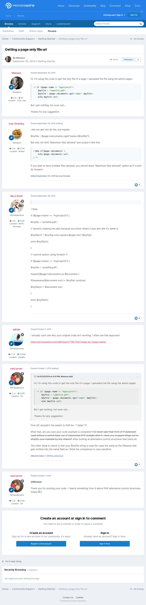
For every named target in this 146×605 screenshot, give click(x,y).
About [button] (61, 5)
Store (48, 23)
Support (36, 23)
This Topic (129, 24)
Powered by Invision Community (73, 601)
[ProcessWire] (20, 5)
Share (115, 59)
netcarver (16, 368)
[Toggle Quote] (35, 376)
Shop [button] (127, 5)
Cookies (79, 597)
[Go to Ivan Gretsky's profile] (17, 133)
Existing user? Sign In (114, 15)
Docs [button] (137, 5)
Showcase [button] (74, 5)
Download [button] (115, 5)
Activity (22, 23)
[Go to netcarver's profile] (17, 378)
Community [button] (90, 5)
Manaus (20, 57)
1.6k (13, 148)
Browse (9, 23)
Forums (21, 16)
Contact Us (68, 597)
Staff (21, 31)
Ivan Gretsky (16, 123)
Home (8, 16)
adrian (16, 329)
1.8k (14, 221)
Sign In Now (105, 544)
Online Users (36, 31)
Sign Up (133, 15)
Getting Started (46, 61)
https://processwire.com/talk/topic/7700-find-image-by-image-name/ (68, 341)
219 (14, 98)
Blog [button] (103, 5)
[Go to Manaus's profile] (8, 59)
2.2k (13, 393)
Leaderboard (63, 23)
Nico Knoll (16, 196)
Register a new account (41, 544)
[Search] (141, 23)
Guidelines (8, 31)
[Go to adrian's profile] (17, 339)
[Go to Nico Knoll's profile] (17, 206)
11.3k (12, 354)
